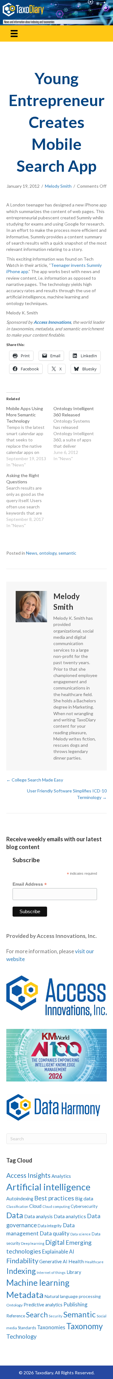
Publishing (75, 1304)
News (31, 553)
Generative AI (53, 1261)
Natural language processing (73, 1296)
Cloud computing (56, 1206)
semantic (67, 553)
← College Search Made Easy (34, 779)
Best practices (54, 1198)
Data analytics (70, 1216)
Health (76, 1261)
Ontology (14, 1305)
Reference (15, 1315)
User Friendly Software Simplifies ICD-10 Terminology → (67, 794)
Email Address (30, 884)
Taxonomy (84, 1326)
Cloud (35, 1206)
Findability (22, 1260)
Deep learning (32, 1243)
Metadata (25, 1295)
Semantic (79, 1314)
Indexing (21, 1270)
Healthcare (94, 1262)
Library (74, 1272)
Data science (80, 1234)
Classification (17, 1206)
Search (37, 1314)
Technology (21, 1336)
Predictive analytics (43, 1304)
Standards (27, 1327)
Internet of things (51, 1272)
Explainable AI (58, 1251)
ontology (47, 553)
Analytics (61, 1176)
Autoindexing (19, 1198)
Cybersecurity (84, 1206)
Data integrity (50, 1225)
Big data (84, 1198)
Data (14, 1215)
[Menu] (14, 33)
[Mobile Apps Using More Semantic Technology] (29, 436)
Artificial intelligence (48, 1186)
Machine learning (37, 1283)
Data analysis (38, 1216)
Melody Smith (58, 186)
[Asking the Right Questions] (29, 500)
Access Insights (28, 1175)
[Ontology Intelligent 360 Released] (76, 433)
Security (55, 1316)
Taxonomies (51, 1327)
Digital (55, 1242)
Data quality (54, 1233)
